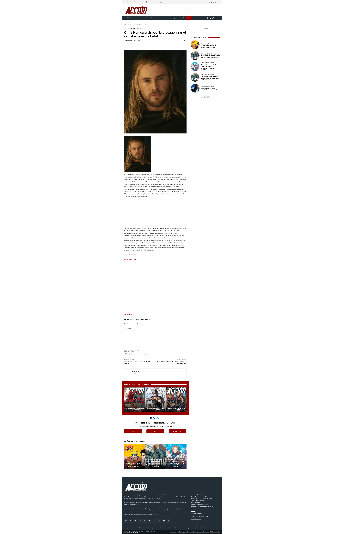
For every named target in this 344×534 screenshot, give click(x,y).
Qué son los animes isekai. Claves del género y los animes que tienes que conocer (176, 464)
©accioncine (128, 314)
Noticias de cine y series (140, 24)
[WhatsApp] (215, 2)
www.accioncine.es (178, 510)
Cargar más (205, 96)
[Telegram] (211, 2)
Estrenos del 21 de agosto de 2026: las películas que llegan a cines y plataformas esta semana (155, 464)
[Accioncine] (128, 372)
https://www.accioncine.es (138, 373)
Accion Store (136, 514)
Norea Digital (144, 514)
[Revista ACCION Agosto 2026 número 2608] (134, 399)
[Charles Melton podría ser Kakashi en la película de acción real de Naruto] (134, 456)
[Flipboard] (154, 521)
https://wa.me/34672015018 (205, 506)
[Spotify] (169, 521)
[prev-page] (125, 471)
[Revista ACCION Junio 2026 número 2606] (176, 399)
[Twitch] (164, 521)
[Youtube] (218, 2)
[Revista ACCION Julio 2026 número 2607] (155, 399)
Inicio (125, 24)
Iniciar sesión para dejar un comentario (136, 354)
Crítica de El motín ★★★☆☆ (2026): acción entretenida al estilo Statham (210, 78)
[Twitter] (135, 521)
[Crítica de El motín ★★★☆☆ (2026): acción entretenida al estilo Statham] (195, 77)
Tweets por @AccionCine (132, 324)
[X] (213, 2)
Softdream (135, 532)
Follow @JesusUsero (130, 259)
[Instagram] (207, 2)
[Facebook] (205, 2)
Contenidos (134, 406)
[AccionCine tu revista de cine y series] (172, 486)
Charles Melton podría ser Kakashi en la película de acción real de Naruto (134, 465)
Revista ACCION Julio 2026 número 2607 (155, 409)
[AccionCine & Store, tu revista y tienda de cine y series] (136, 10)
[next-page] (128, 471)
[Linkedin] (209, 2)
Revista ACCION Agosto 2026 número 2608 (134, 409)
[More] (171, 46)
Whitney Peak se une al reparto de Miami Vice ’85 (209, 89)
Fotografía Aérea (153, 514)
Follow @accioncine (130, 255)
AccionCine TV (128, 514)
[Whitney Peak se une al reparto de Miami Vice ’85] (195, 88)
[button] (207, 18)
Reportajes (130, 24)
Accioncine (129, 40)
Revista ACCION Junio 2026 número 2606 (176, 409)
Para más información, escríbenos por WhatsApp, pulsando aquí (155, 426)
